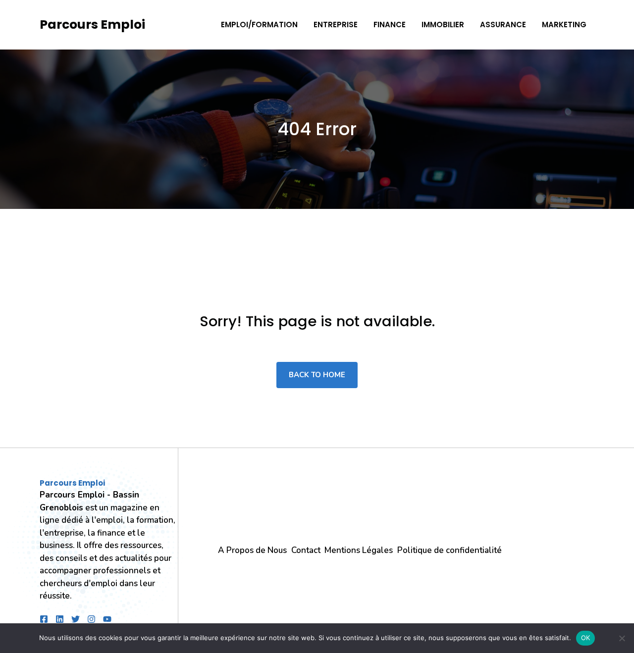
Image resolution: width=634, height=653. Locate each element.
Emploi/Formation (259, 24)
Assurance (503, 24)
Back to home (317, 375)
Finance (389, 24)
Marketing (564, 24)
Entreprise (336, 24)
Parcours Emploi (92, 24)
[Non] (622, 638)
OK (585, 638)
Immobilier (443, 24)
